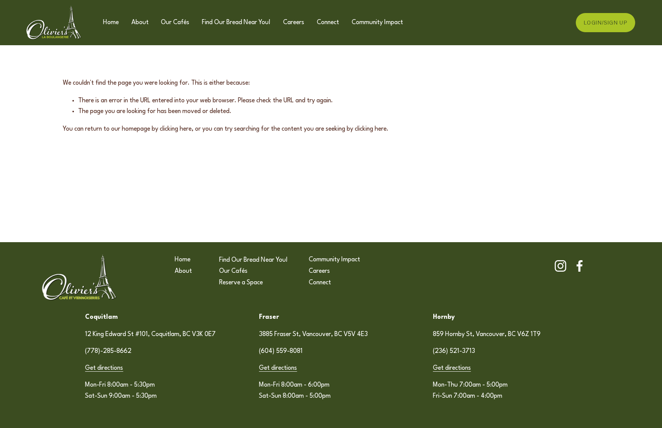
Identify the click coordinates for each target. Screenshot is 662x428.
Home (111, 23)
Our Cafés (175, 23)
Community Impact (377, 23)
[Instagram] (560, 266)
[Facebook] (580, 266)
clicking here (176, 129)
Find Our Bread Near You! (236, 23)
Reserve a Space (241, 283)
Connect (328, 23)
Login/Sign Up (605, 22)
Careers (293, 23)
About (140, 23)
